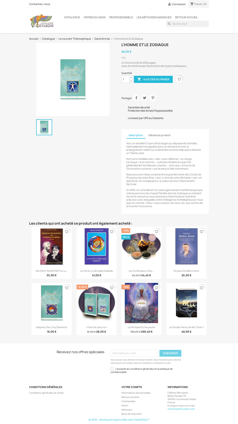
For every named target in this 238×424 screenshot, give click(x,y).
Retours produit (130, 397)
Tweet (144, 98)
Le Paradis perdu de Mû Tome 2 (186, 327)
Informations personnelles (136, 392)
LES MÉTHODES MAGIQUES (154, 17)
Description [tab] (136, 135)
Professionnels (121, 17)
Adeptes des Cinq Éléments (51, 327)
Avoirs (124, 405)
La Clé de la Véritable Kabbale (96, 270)
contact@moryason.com (181, 408)
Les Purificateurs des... (141, 270)
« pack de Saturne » (97, 327)
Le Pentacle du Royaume (141, 327)
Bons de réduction (131, 413)
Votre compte (131, 387)
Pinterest (153, 98)
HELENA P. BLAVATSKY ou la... (52, 270)
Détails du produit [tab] (159, 135)
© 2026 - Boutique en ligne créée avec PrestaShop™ (119, 419)
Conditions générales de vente (46, 392)
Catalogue (72, 17)
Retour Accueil (186, 17)
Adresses (126, 409)
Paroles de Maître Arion (186, 270)
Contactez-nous (39, 4)
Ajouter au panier (153, 79)
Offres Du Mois (95, 17)
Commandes (128, 401)
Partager (136, 98)
